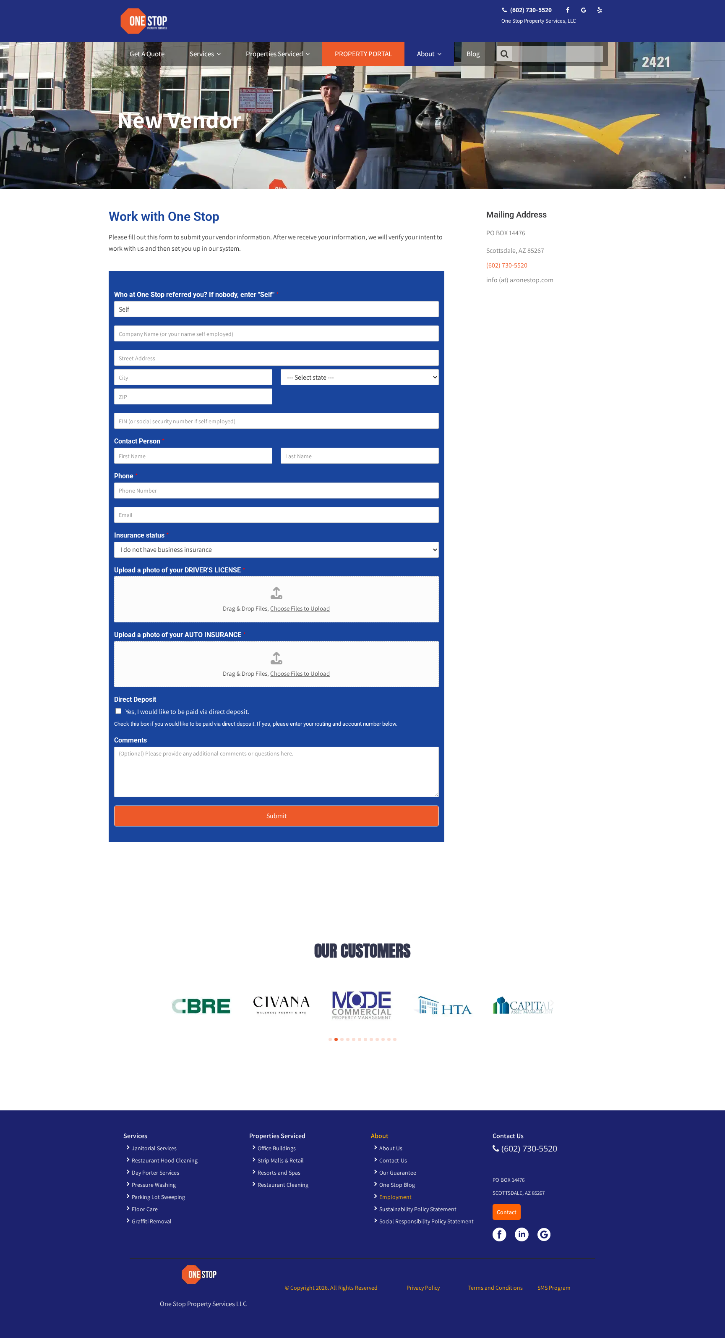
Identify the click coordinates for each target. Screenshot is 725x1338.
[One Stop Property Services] (142, 21)
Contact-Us (393, 1160)
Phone (126, 476)
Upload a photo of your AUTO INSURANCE (180, 635)
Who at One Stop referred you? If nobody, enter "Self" (196, 295)
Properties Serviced (274, 53)
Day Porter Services (155, 1172)
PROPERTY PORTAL (363, 53)
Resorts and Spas (279, 1172)
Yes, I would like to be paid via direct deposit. (187, 711)
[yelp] (599, 10)
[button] (173, 1002)
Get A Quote (147, 53)
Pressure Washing (154, 1184)
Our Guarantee (397, 1172)
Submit (276, 815)
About (426, 53)
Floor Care (145, 1209)
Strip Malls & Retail (281, 1160)
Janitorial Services (154, 1148)
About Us (390, 1148)
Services (202, 53)
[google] (583, 10)
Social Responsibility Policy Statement (426, 1221)
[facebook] (567, 10)
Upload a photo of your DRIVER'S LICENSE (179, 570)
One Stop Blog (397, 1184)
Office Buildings (277, 1148)
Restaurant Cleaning (283, 1184)
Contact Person (139, 441)
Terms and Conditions (495, 1287)
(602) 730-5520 (530, 10)
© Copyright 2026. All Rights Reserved (331, 1287)
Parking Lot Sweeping (158, 1197)
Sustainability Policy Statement (417, 1209)
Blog (473, 53)
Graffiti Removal (152, 1221)
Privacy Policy (423, 1287)
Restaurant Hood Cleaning (165, 1160)
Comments (130, 740)
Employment (395, 1197)
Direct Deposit (135, 699)
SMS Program (554, 1287)
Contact (506, 1212)
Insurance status (141, 535)
